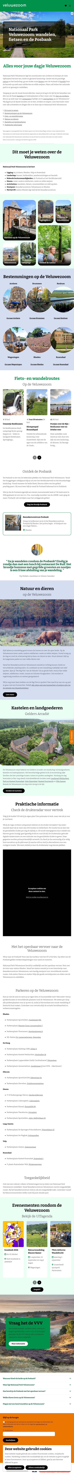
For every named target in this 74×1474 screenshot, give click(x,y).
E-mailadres (8, 1430)
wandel (63, 81)
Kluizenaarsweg (35, 1164)
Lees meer (10, 695)
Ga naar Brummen (37, 318)
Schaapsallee (33, 1135)
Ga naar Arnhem (13, 318)
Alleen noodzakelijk (36, 1467)
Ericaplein (32, 1112)
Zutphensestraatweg (35, 1083)
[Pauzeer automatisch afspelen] (72, 13)
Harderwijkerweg (36, 1095)
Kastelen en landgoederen (15, 122)
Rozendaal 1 (38, 1159)
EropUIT (37, 1289)
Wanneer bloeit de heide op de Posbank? (19, 1378)
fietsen (41, 81)
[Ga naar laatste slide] (3, 35)
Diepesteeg (51, 1060)
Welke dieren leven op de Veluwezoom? (19, 1397)
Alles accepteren (14, 1467)
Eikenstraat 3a (36, 1078)
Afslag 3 (33, 1049)
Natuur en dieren (11, 119)
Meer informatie (18, 1344)
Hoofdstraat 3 (36, 1066)
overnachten (48, 99)
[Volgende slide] (71, 35)
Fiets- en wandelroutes (14, 116)
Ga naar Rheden (37, 364)
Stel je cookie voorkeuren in (37, 897)
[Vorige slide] (35, 457)
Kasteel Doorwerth (45, 781)
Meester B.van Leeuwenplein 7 (30, 1026)
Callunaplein (34, 1101)
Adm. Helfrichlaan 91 (37, 1118)
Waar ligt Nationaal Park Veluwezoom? (19, 1385)
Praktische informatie (13, 125)
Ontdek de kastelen (14, 791)
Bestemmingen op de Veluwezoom (18, 113)
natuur (5, 81)
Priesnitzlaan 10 (48, 1130)
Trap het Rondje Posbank (37, 504)
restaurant (26, 99)
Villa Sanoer (61, 781)
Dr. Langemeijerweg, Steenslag (28, 1037)
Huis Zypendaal (31, 781)
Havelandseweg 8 (35, 1031)
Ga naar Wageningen (13, 364)
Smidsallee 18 (40, 1055)
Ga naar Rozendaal (60, 364)
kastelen (20, 96)
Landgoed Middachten (60, 778)
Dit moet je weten (11, 110)
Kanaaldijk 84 (30, 1107)
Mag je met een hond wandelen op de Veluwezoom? (23, 1404)
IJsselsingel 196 (35, 1020)
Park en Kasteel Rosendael (13, 781)
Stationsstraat (30, 1147)
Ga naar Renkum (61, 318)
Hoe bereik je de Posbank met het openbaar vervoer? (24, 1391)
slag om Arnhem (62, 96)
